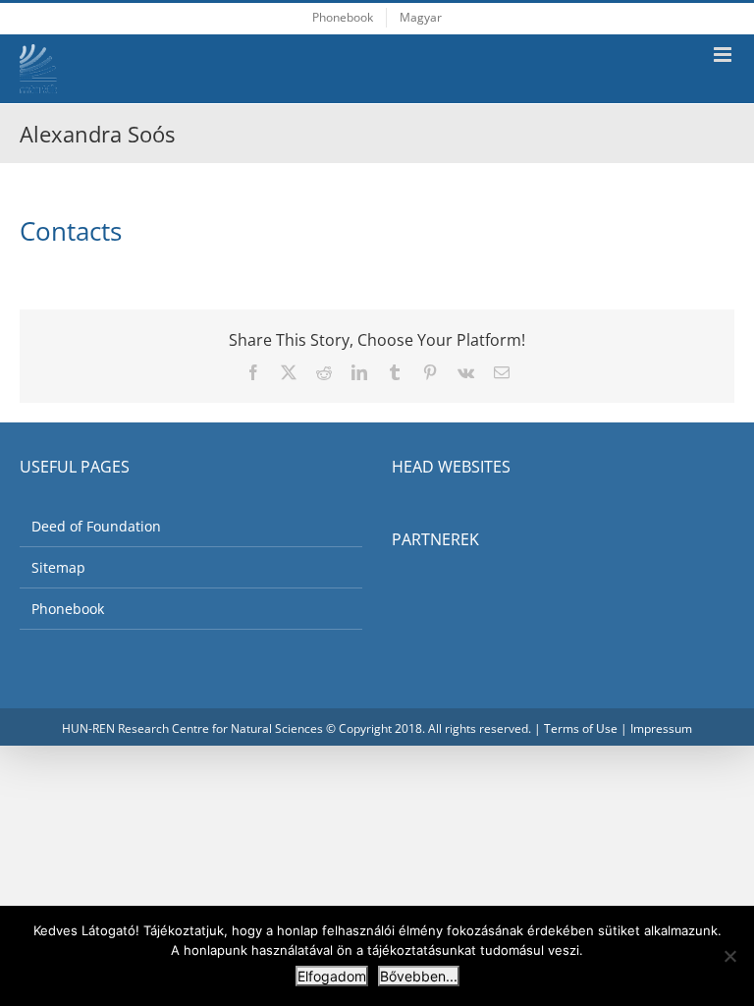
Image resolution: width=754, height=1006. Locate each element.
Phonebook (67, 608)
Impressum (661, 728)
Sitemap (58, 567)
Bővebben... (419, 976)
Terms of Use (581, 728)
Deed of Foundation (96, 526)
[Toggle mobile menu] (724, 54)
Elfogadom (331, 976)
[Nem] (729, 956)
